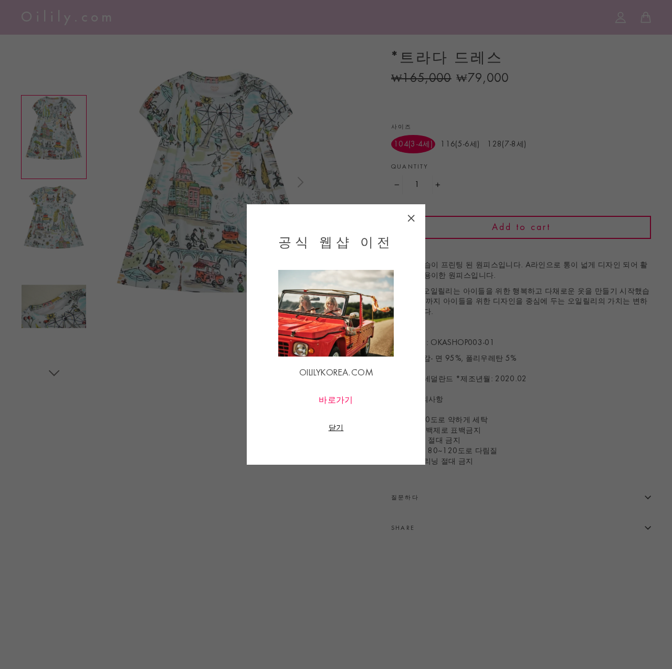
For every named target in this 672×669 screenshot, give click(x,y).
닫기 (336, 427)
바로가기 (336, 400)
